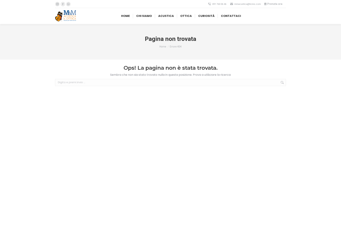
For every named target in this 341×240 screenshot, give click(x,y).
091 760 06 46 (219, 4)
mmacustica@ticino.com (247, 4)
